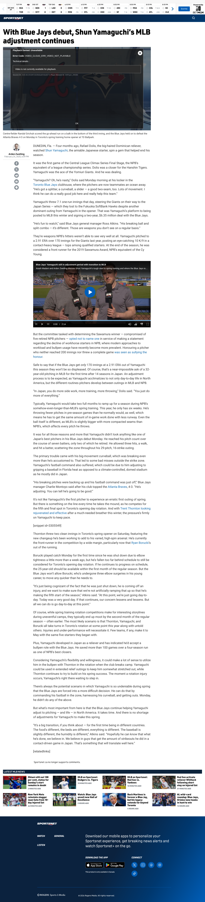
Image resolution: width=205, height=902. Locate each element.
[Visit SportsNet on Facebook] (151, 864)
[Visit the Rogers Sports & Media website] (51, 895)
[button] (193, 18)
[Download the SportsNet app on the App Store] (94, 864)
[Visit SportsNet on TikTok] (134, 873)
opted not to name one (84, 338)
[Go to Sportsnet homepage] (13, 18)
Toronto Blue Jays (45, 184)
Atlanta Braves (117, 487)
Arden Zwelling (17, 153)
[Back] (3, 8)
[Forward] (172, 8)
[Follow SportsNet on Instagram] (160, 864)
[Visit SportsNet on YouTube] (143, 864)
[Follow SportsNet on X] (134, 864)
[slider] (92, 320)
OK (76, 123)
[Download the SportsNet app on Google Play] (114, 864)
